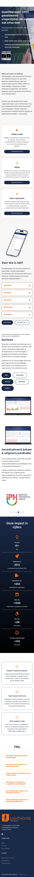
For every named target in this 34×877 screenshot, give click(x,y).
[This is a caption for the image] (17, 500)
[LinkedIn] (2, 834)
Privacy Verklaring (6, 863)
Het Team (4, 846)
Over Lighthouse (6, 848)
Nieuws (3, 843)
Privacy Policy (22, 874)
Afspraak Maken (5, 860)
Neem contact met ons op (8, 858)
